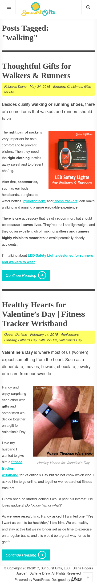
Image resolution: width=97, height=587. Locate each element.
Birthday (59, 86)
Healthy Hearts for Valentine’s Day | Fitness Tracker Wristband (43, 314)
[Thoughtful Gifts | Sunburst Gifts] (38, 14)
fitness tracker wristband (12, 468)
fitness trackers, (65, 200)
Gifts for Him (48, 340)
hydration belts (34, 200)
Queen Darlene (15, 334)
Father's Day (27, 340)
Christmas (74, 86)
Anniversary (69, 334)
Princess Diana (15, 86)
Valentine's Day (70, 340)
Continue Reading (21, 275)
